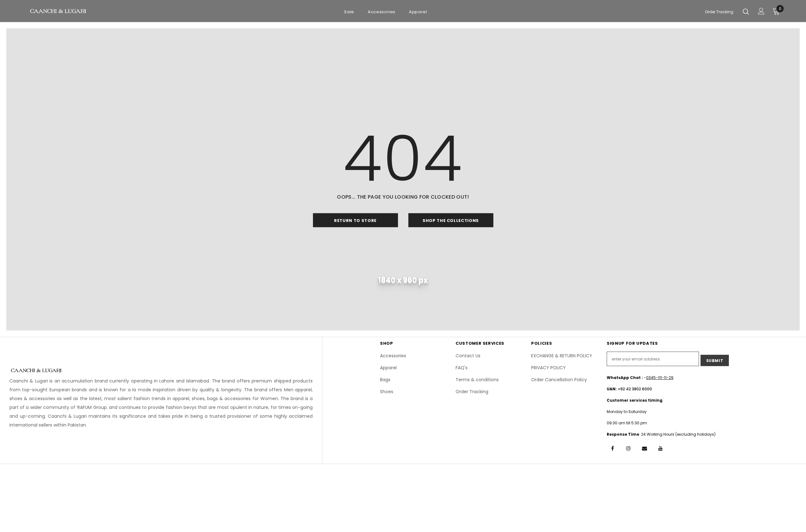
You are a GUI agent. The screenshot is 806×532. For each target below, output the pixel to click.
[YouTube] (660, 448)
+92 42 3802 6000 (635, 389)
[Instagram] (628, 448)
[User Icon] (761, 11)
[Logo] (58, 10)
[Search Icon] (746, 11)
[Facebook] (612, 448)
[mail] (644, 448)
